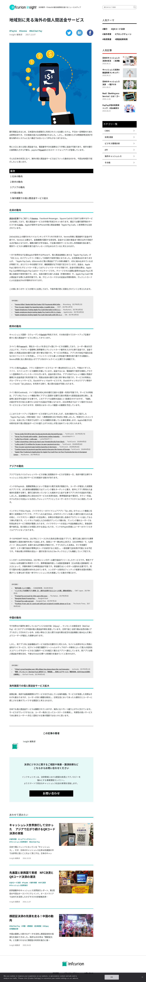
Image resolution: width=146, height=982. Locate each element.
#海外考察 (13, 839)
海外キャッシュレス (113, 156)
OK (112, 977)
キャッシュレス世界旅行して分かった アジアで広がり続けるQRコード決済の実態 (32, 829)
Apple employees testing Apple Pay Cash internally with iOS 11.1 (38, 315)
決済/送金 (109, 137)
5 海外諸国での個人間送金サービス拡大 (29, 198)
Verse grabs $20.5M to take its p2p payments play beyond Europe (38, 434)
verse (22, 346)
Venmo (34, 218)
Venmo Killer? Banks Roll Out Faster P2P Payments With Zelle (37, 304)
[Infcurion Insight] (23, 7)
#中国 (23, 926)
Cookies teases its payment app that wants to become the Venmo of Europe (42, 449)
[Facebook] (90, 33)
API (106, 150)
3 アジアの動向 (17, 187)
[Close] (142, 977)
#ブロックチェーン (123, 34)
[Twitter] (69, 33)
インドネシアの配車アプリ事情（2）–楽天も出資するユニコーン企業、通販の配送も (43, 590)
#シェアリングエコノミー (27, 839)
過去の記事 (14, 218)
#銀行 (104, 29)
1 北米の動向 (16, 176)
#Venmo (23, 31)
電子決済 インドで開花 (22, 588)
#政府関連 (106, 39)
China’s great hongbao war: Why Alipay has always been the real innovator (42, 669)
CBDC (107, 131)
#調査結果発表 (121, 39)
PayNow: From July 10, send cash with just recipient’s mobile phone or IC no (42, 603)
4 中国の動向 (16, 193)
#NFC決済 (42, 882)
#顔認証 (30, 926)
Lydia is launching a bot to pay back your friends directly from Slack (39, 441)
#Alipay (46, 926)
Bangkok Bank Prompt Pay (25, 598)
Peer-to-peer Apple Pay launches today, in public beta (34, 307)
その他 (107, 162)
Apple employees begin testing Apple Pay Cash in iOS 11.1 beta (38, 312)
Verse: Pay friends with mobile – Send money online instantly (37, 436)
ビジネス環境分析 (112, 143)
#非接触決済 (13, 929)
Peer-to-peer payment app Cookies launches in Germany (35, 447)
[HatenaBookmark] (79, 33)
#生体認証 (37, 926)
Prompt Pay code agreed (24, 601)
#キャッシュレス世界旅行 (18, 842)
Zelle (21, 225)
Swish (43, 335)
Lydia (22, 368)
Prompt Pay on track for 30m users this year (31, 596)
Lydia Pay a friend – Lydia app (26, 439)
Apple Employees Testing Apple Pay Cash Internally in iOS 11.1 (37, 309)
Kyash (42, 150)
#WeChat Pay (35, 31)
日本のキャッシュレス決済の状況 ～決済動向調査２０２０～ (111, 61)
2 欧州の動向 (16, 182)
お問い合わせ (51, 793)
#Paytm (13, 31)
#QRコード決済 (15, 882)
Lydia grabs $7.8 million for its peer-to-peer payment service (37, 444)
